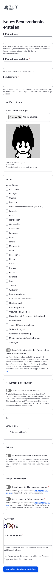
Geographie (14, 224)
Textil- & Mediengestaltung (21, 325)
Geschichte (14, 228)
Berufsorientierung (17, 294)
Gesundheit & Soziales (19, 312)
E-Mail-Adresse (10, 34)
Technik (12, 285)
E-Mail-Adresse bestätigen (16, 59)
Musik (11, 250)
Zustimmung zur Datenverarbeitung (28, 499)
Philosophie (14, 255)
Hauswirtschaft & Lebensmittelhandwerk (27, 316)
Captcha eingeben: (13, 535)
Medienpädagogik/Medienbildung (24, 338)
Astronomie (14, 189)
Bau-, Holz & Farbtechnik (20, 298)
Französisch (14, 220)
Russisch (13, 272)
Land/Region (12, 426)
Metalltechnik (15, 320)
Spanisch (13, 277)
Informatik (13, 233)
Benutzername (10, 77)
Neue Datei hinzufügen (17, 110)
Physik (12, 259)
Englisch (13, 211)
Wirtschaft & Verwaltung (20, 334)
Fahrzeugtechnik (16, 307)
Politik (12, 263)
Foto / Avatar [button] (16, 102)
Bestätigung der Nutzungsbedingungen (30, 487)
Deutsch (13, 202)
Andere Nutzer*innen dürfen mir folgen (29, 455)
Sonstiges (13, 342)
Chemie (12, 198)
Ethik (11, 215)
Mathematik (14, 246)
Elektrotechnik (15, 303)
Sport (11, 281)
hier (7, 371)
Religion (12, 268)
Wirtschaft (13, 290)
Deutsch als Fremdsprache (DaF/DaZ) (26, 206)
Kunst (11, 237)
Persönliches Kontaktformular (26, 390)
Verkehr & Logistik (17, 329)
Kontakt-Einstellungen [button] (20, 382)
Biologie (13, 193)
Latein (12, 242)
